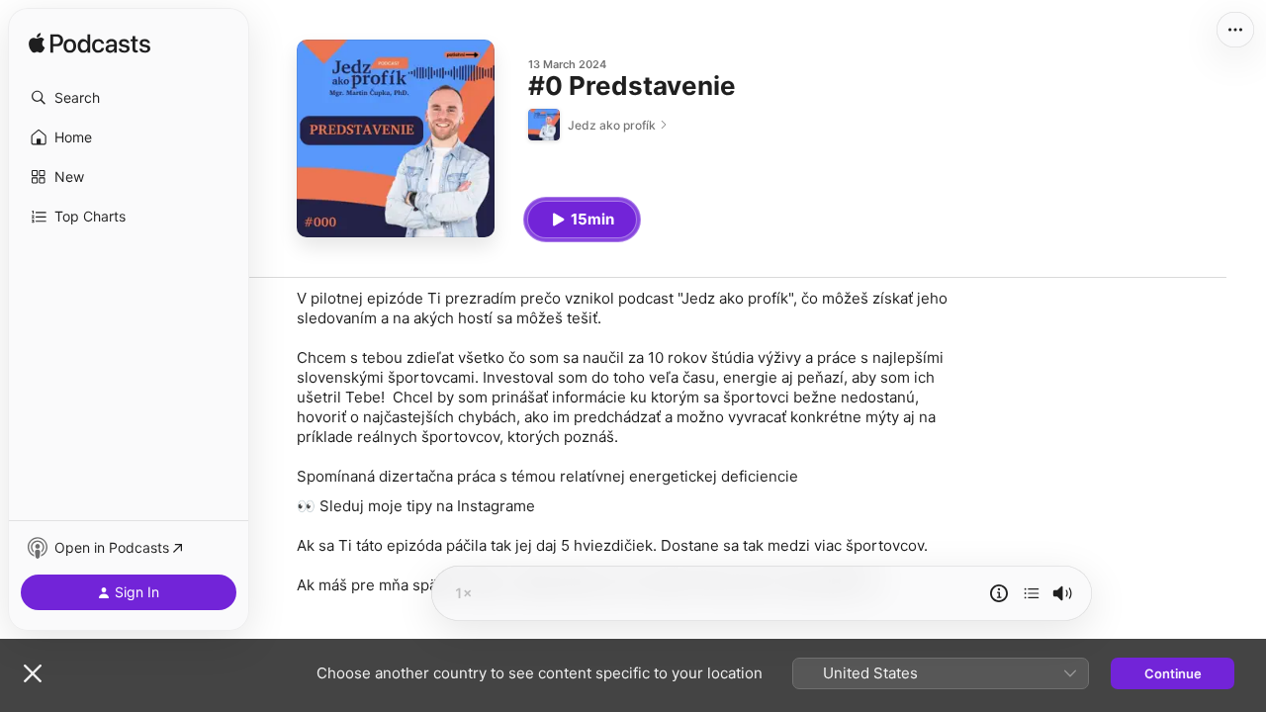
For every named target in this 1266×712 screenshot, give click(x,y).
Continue (1173, 673)
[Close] (33, 673)
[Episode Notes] (999, 593)
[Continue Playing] (1031, 593)
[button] (128, 98)
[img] (89, 44)
